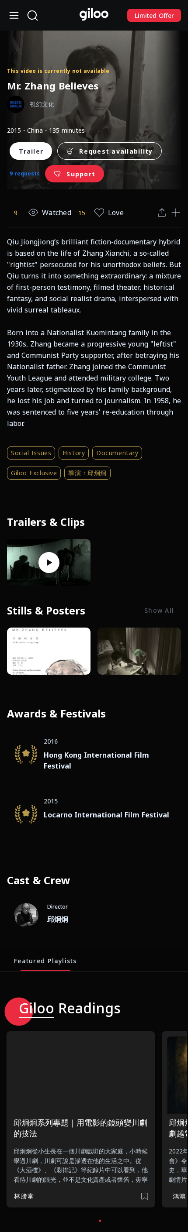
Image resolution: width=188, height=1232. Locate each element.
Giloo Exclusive (34, 473)
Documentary (117, 453)
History (74, 453)
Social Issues (31, 453)
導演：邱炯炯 (87, 473)
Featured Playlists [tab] (45, 960)
